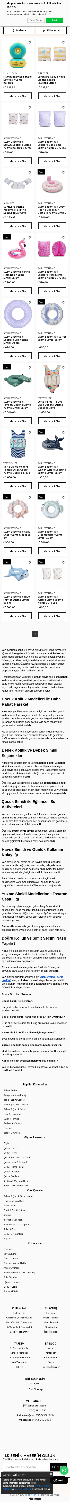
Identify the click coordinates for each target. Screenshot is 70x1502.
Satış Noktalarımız (19, 1331)
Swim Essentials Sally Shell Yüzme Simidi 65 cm (16, 534)
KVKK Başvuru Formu (19, 1357)
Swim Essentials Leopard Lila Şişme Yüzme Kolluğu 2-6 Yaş (52, 144)
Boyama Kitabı (11, 1291)
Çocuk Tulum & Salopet (15, 1162)
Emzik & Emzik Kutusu (14, 1210)
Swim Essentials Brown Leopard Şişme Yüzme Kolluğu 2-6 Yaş (17, 144)
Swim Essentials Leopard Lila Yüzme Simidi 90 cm (15, 339)
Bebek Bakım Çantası (14, 1099)
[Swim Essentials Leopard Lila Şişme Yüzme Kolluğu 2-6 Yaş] (52, 119)
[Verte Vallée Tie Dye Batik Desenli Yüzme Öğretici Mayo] (52, 379)
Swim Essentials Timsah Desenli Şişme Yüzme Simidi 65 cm (17, 404)
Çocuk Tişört (10, 1152)
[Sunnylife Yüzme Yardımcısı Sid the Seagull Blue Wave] (18, 184)
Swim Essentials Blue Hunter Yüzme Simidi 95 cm (16, 599)
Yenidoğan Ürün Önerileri (16, 1104)
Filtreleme (53, 30)
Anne (51, 1348)
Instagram (35, 1383)
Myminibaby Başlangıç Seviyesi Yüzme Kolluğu (17, 79)
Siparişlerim (51, 1327)
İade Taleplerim (19, 1362)
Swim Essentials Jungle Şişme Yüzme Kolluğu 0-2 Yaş (50, 599)
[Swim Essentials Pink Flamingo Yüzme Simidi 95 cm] (18, 249)
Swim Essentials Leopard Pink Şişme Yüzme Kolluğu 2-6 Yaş (52, 274)
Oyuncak (8, 1128)
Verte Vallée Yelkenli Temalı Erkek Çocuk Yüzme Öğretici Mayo (16, 469)
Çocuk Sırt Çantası (13, 1234)
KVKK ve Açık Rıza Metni (19, 1327)
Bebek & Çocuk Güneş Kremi (18, 1196)
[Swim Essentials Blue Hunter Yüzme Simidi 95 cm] (18, 574)
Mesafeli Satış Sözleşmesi (19, 1322)
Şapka (7, 1238)
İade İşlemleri (51, 1331)
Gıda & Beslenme (12, 1114)
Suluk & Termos (11, 1118)
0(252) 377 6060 (35, 1415)
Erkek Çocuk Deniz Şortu (16, 1185)
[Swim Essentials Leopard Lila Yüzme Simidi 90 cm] (18, 314)
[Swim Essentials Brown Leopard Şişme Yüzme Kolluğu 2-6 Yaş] (18, 119)
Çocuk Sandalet (12, 1176)
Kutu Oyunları (11, 1277)
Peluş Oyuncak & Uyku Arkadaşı (20, 1272)
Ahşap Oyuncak (12, 1267)
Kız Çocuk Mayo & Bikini (16, 1181)
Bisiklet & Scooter (13, 1219)
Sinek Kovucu (10, 1205)
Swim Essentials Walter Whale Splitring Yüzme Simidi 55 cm (52, 469)
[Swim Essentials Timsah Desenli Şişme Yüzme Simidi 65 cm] (18, 379)
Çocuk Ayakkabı (12, 1171)
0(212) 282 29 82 (37, 1410)
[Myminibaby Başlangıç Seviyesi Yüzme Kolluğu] (18, 54)
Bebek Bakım (50, 1357)
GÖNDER (58, 1467)
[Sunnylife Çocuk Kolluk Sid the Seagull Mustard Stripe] (52, 54)
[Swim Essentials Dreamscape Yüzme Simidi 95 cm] (52, 509)
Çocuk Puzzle (10, 1286)
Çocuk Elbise (10, 1148)
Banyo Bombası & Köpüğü (16, 1224)
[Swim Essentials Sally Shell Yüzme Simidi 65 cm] (18, 509)
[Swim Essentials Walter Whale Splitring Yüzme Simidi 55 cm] (52, 444)
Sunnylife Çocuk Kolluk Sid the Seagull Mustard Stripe (52, 79)
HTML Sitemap (35, 1389)
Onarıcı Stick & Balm (14, 1201)
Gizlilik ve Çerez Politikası (19, 1317)
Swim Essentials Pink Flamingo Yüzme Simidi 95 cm (16, 274)
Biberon (8, 1215)
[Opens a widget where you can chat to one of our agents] (59, 1480)
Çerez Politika (22, 1489)
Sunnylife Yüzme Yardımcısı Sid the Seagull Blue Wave (14, 209)
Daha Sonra (36, 20)
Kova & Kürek (10, 1254)
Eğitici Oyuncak (12, 1132)
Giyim (7, 1143)
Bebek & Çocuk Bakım (15, 1109)
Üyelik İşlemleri (50, 1317)
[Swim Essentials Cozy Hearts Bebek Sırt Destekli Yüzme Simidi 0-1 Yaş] (52, 184)
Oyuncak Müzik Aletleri (15, 1263)
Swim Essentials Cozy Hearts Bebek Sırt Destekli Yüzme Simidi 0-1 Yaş (51, 209)
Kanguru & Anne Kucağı (15, 1095)
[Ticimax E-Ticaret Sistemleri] (35, 1499)
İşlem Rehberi (51, 1322)
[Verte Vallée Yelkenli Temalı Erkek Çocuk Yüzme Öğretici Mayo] (18, 444)
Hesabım (50, 1313)
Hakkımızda (19, 1313)
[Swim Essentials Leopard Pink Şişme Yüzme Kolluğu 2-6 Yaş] (52, 249)
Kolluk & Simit (11, 1229)
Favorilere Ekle (29, 42)
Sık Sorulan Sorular (19, 1348)
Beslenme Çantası (13, 1123)
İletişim (19, 1367)
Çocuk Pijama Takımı (14, 1167)
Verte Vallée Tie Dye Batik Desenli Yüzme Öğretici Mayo (50, 404)
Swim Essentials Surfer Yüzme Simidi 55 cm (52, 338)
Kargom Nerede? (19, 1352)
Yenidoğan (51, 1352)
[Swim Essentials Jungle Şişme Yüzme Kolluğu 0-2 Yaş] (52, 574)
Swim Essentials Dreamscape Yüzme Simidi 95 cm (50, 534)
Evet (54, 20)
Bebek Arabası (11, 1090)
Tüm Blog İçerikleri (50, 1367)
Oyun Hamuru (11, 1258)
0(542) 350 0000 (35, 1419)
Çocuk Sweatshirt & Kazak (17, 1157)
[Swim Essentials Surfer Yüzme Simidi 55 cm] (52, 314)
